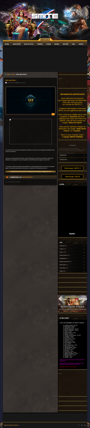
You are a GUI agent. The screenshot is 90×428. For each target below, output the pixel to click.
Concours (63, 245)
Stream (48, 44)
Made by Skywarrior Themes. (11, 425)
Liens (73, 44)
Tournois (40, 44)
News (18, 82)
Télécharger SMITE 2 (72, 168)
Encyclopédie (17, 44)
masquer (60, 78)
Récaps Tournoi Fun (65, 261)
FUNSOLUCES (63, 159)
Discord (56, 44)
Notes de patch (28, 44)
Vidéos (63, 271)
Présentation (64, 258)
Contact (81, 44)
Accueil (7, 44)
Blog (13, 74)
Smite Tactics (64, 264)
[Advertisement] (45, 59)
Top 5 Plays (64, 268)
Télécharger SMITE (72, 177)
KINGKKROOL (63, 155)
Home (8, 74)
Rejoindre (72, 234)
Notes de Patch (75, 123)
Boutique (65, 44)
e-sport (63, 249)
